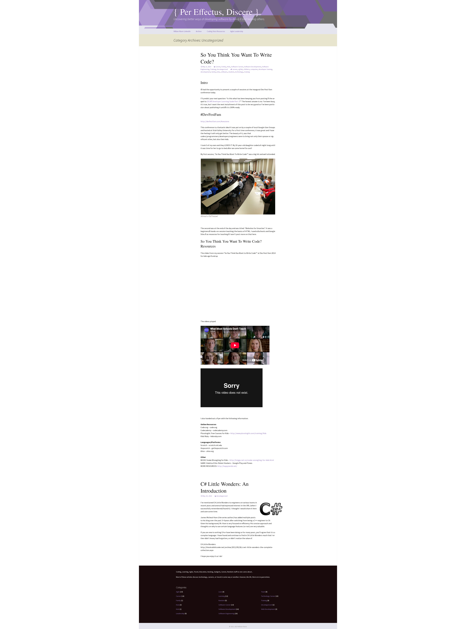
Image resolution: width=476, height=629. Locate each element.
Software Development (252, 67)
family (213, 72)
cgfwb (240, 69)
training (247, 72)
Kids (228, 67)
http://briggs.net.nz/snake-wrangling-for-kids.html (252, 460)
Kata (177, 605)
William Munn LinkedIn (182, 31)
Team (263, 592)
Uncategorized (222, 69)
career (234, 69)
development (206, 72)
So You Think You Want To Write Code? (236, 58)
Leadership (180, 613)
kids (218, 72)
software (224, 72)
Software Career (237, 67)
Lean (220, 592)
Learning (222, 596)
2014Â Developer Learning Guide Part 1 (223, 101)
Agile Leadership (236, 31)
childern (247, 69)
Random (222, 600)
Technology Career (268, 596)
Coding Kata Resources (216, 31)
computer (254, 69)
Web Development (268, 609)
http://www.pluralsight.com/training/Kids (248, 433)
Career (218, 67)
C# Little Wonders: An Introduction (225, 487)
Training (213, 69)
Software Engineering (226, 613)
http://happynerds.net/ (227, 466)
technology (239, 72)
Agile (178, 592)
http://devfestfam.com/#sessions (215, 121)
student (231, 72)
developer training (265, 69)
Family (223, 67)
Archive (199, 31)
